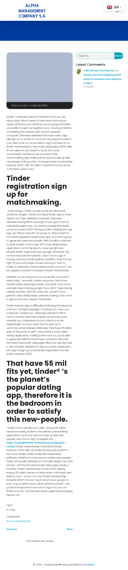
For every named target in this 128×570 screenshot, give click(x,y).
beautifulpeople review (18, 521)
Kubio (91, 564)
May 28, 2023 (40, 105)
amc (25, 105)
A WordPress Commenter (99, 70)
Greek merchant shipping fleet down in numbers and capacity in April (103, 79)
